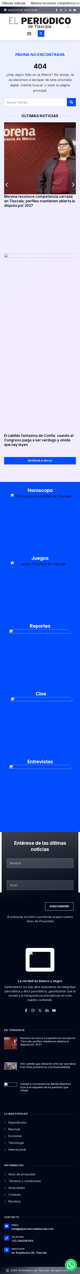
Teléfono (17, 1237)
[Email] (6, 1226)
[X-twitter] (65, 10)
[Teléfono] (6, 1238)
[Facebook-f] (56, 10)
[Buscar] (71, 102)
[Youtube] (74, 10)
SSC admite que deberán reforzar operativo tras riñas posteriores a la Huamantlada (48, 1065)
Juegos (40, 558)
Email (15, 1225)
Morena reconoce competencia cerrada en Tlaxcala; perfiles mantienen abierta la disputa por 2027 (39, 201)
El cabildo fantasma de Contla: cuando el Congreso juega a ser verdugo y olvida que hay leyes (38, 440)
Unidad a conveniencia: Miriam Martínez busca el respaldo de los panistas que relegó (45, 1087)
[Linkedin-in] (70, 10)
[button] (29, 33)
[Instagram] (61, 10)
